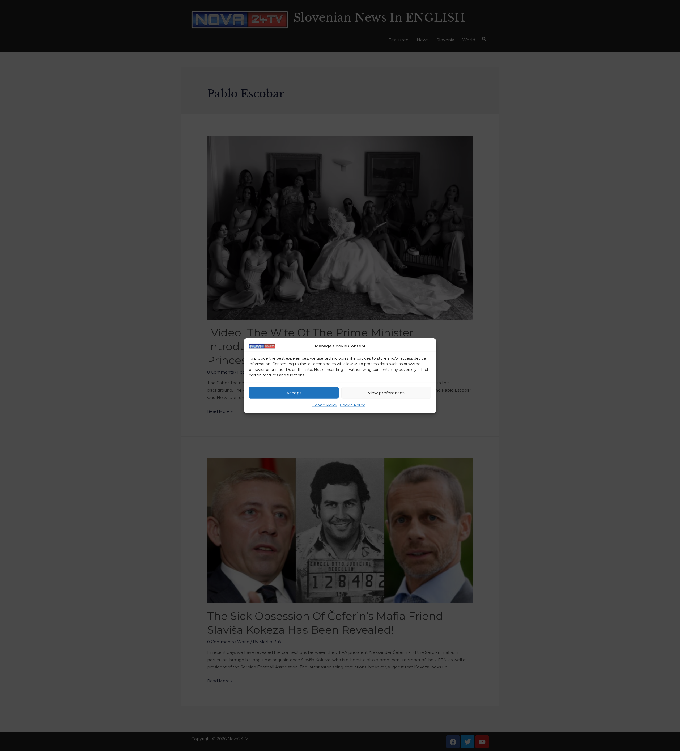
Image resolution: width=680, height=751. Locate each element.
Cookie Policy (324, 405)
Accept (293, 392)
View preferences (386, 392)
